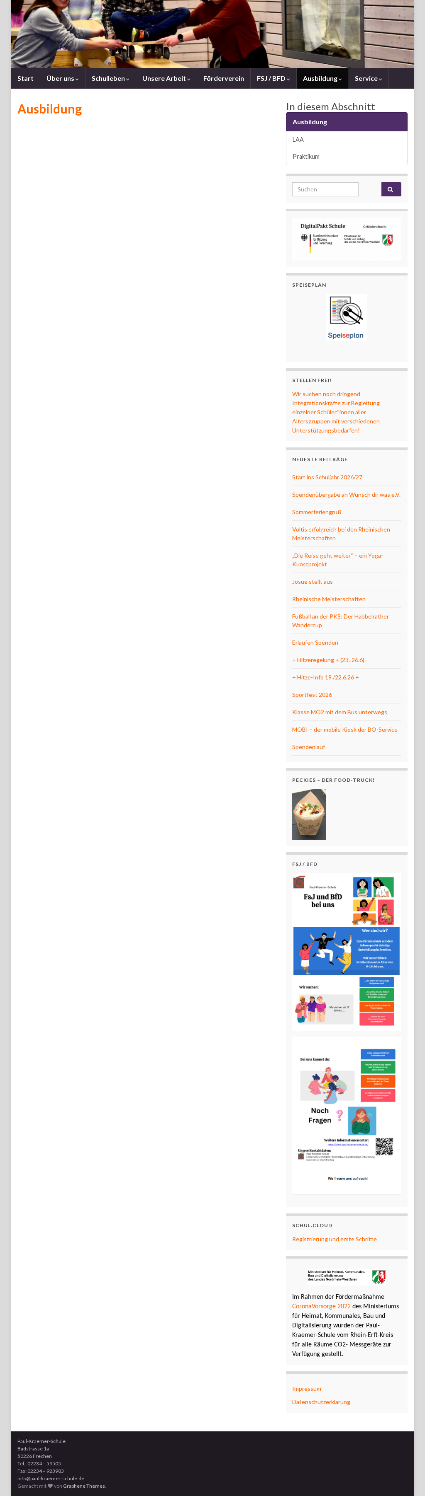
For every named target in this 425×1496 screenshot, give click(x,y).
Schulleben (109, 78)
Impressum (306, 1388)
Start (25, 78)
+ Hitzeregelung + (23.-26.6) (328, 659)
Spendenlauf (308, 746)
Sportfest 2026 (312, 694)
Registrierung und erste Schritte (334, 1238)
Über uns (61, 78)
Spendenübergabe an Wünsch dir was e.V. (346, 494)
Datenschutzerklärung (321, 1401)
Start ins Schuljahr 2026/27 (327, 477)
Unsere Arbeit (164, 78)
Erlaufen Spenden (315, 642)
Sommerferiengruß (316, 511)
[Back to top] (406, 1477)
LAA (298, 139)
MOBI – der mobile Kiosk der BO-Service (345, 729)
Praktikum (306, 156)
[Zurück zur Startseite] (212, 34)
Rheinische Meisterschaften (329, 598)
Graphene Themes (84, 1486)
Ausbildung (321, 78)
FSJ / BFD (272, 78)
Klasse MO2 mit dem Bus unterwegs (339, 711)
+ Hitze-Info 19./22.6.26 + (325, 677)
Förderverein (223, 78)
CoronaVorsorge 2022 (321, 1306)
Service (367, 78)
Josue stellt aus (312, 581)
